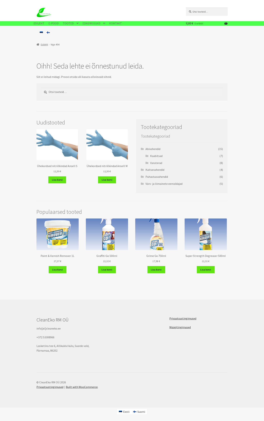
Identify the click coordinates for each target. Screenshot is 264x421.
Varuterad (156, 163)
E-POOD (53, 23)
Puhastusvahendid (156, 176)
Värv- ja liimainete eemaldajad (163, 183)
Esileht (44, 44)
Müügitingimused (180, 327)
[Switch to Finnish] (48, 32)
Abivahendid (152, 149)
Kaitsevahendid (154, 169)
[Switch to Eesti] (41, 32)
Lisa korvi (57, 179)
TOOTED (68, 23)
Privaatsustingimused (182, 318)
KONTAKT (115, 23)
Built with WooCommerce (82, 387)
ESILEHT (39, 23)
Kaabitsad (156, 156)
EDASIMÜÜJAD (91, 23)
